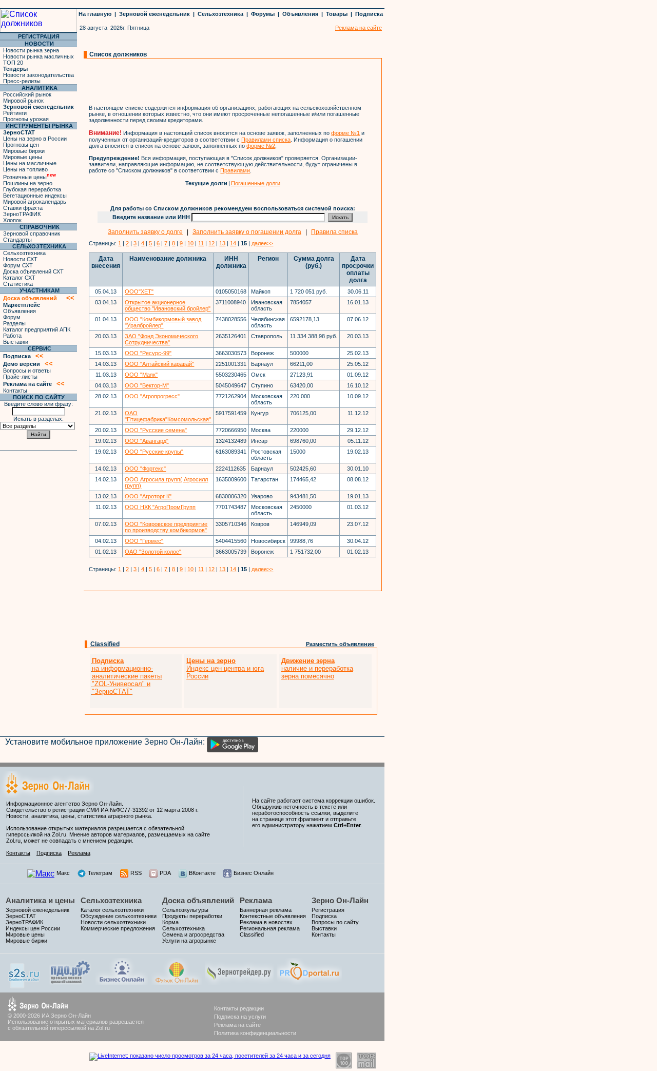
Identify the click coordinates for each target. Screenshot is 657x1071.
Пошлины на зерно (27, 183)
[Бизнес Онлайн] (121, 982)
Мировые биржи (24, 151)
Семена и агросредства (193, 934)
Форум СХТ (18, 265)
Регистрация (328, 910)
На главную (95, 14)
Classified (105, 644)
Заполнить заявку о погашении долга (246, 232)
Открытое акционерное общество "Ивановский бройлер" (167, 305)
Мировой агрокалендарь (34, 202)
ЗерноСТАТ (21, 916)
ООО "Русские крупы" (154, 452)
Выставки (15, 342)
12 (211, 243)
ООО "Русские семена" (156, 430)
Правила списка (334, 232)
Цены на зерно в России (35, 138)
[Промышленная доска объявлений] (70, 983)
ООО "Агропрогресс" (152, 396)
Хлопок (12, 220)
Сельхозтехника (220, 14)
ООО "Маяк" (141, 375)
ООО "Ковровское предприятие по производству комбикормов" (166, 527)
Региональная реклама (270, 928)
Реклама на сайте (237, 1025)
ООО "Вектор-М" (147, 385)
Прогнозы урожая (26, 119)
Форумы (263, 14)
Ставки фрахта (23, 208)
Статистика (18, 284)
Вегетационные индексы (35, 195)
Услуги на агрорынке (189, 941)
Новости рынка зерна (31, 50)
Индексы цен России (33, 928)
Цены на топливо (25, 169)
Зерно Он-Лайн (340, 900)
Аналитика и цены (40, 900)
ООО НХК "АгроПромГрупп (160, 507)
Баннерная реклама (266, 910)
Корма (170, 922)
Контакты (15, 390)
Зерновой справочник (31, 233)
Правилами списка (266, 140)
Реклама (79, 853)
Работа (12, 336)
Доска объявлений (198, 900)
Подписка (369, 14)
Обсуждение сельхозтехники (119, 916)
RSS (136, 873)
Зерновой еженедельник (154, 14)
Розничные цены (29, 177)
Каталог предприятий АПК (36, 329)
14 (233, 243)
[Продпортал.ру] (309, 982)
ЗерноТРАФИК (22, 214)
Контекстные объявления (273, 916)
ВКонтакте (202, 873)
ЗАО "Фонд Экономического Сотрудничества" (161, 339)
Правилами (235, 170)
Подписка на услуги (240, 1017)
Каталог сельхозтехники (112, 910)
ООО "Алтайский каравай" (159, 364)
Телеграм (100, 873)
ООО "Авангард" (146, 441)
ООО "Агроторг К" (148, 496)
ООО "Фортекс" (145, 468)
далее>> (262, 243)
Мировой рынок (23, 101)
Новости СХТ (20, 259)
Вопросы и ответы (27, 370)
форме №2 (260, 146)
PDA (165, 873)
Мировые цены (22, 157)
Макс (63, 873)
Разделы (14, 323)
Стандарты (17, 240)
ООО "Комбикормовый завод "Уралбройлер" (163, 322)
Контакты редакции (239, 1008)
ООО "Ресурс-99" (148, 353)
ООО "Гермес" (144, 541)
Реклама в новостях (266, 922)
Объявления (300, 14)
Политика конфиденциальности (255, 1033)
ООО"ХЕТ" (139, 291)
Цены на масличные (29, 163)
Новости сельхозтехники (113, 922)
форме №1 (345, 133)
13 (222, 243)
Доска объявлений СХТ (33, 271)
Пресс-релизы (22, 81)
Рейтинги (15, 113)
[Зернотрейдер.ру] (239, 982)
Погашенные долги (255, 183)
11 (201, 243)
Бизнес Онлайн (254, 873)
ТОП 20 (13, 63)
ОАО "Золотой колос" (153, 552)
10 (190, 243)
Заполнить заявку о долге (145, 232)
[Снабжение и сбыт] (24, 985)
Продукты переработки (192, 916)
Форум (12, 317)
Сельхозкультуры (185, 910)
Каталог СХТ (19, 278)
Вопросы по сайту (335, 922)
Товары (336, 14)
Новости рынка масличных (38, 56)
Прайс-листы (20, 377)
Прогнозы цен (21, 145)
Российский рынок (27, 94)
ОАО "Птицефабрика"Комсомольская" (168, 416)
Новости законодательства (38, 75)
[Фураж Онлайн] (176, 982)
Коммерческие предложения (118, 928)
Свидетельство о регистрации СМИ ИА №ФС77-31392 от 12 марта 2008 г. (102, 810)
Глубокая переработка (32, 189)
